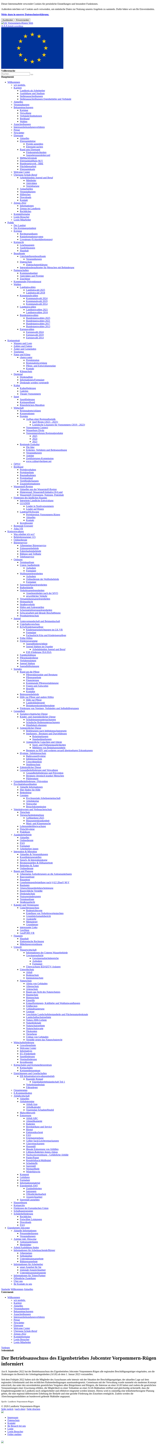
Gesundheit (19, 711)
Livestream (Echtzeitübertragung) (36, 239)
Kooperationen (27, 413)
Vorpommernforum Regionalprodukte (44, 433)
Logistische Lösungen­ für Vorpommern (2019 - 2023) (58, 424)
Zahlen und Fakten (23, 346)
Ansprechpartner (34, 1197)
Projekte (24, 416)
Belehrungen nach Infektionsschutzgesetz (46, 730)
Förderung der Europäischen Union (31, 1208)
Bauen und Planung (23, 871)
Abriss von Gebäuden (37, 983)
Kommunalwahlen (29, 295)
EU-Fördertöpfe (28, 1053)
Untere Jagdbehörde (30, 565)
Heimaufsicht (26, 601)
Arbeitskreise (32, 801)
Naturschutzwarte (34, 1028)
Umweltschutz (27, 969)
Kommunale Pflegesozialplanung (42, 683)
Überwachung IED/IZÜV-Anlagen (43, 966)
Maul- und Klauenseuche (38, 823)
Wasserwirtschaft (28, 949)
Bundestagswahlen (29, 315)
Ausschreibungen (22, 124)
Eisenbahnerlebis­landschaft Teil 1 (48, 1081)
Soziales (18, 669)
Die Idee (30, 447)
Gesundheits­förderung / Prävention (31, 781)
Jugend (17, 618)
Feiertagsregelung (34, 1138)
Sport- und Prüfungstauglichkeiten (49, 744)
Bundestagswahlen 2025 (38, 318)
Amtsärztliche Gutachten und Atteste (44, 742)
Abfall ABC (32, 1118)
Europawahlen (27, 329)
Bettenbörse (26, 792)
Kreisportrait (13, 340)
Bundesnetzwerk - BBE (31, 163)
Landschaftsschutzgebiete (38, 1017)
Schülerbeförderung (23, 1213)
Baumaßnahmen (28, 475)
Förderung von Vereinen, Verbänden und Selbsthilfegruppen (49, 708)
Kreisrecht (19, 242)
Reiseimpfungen (40, 736)
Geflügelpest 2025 (35, 817)
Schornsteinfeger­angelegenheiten (36, 610)
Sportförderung (27, 399)
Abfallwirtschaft (22, 1095)
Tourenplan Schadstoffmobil (40, 1110)
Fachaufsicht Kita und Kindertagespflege (46, 635)
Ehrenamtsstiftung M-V (31, 160)
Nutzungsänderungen (30, 896)
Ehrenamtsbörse (28, 141)
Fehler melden (14, 1434)
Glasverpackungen (35, 1143)
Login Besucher (21, 217)
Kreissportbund (27, 402)
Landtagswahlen (28, 306)
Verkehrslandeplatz (35, 1084)
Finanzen (18, 935)
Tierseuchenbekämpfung (32, 815)
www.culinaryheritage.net (38, 461)
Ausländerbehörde (23, 834)
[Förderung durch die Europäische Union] (32, 68)
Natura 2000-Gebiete (36, 1020)
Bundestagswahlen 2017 (38, 323)
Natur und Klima (22, 354)
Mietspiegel (31, 921)
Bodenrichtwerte (34, 910)
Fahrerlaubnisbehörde (30, 551)
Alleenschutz (32, 986)
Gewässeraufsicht (34, 955)
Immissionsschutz (34, 978)
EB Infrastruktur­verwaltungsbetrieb (37, 1076)
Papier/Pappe (32, 1157)
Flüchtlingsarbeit (28, 166)
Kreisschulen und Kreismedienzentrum (33, 1065)
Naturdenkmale (33, 1022)
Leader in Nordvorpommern (40, 506)
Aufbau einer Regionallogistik (41, 419)
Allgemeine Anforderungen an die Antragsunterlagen (46, 874)
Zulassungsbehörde (29, 548)
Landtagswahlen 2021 (37, 309)
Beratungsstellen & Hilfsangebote (36, 862)
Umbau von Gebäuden (37, 1037)
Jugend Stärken (27, 663)
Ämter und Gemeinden (25, 349)
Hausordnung (20, 1202)
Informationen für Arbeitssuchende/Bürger (34, 1250)
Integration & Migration (25, 851)
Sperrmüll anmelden (30, 1199)
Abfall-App (31, 1104)
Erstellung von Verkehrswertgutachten (45, 913)
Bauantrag (25, 879)
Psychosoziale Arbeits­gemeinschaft (43, 798)
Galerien (24, 391)
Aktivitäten (31, 183)
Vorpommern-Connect (37, 427)
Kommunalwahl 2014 (37, 304)
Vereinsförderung (28, 1059)
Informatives (26, 1051)
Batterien (30, 1124)
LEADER (25, 503)
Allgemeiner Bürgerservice (33, 545)
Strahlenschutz (33, 764)
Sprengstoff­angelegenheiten (33, 584)
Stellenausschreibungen (31, 96)
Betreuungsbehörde (29, 694)
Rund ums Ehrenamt (30, 149)
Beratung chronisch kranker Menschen (45, 775)
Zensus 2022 (20, 203)
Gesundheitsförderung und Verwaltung (39, 770)
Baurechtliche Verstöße (31, 890)
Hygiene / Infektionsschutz (33, 753)
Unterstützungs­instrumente (33, 1272)
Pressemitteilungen (29, 1233)
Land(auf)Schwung (29, 511)
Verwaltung (25, 113)
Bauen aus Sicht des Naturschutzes (43, 992)
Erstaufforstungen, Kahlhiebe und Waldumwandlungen (53, 1003)
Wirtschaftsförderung (24, 1042)
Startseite (5, 1289)
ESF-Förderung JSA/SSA (39, 652)
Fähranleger (32, 1087)
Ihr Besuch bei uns (16, 1426)
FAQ (22, 843)
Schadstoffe (32, 1163)
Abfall (29, 972)
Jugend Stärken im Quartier (39, 646)
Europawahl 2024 (35, 332)
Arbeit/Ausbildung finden (26, 1247)
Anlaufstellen (26, 189)
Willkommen (13, 82)
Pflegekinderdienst (29, 657)
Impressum (12, 1417)
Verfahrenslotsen (28, 660)
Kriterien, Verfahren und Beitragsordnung (46, 450)
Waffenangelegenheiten (31, 573)
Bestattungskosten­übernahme (40, 705)
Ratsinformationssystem (31, 236)
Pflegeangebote (33, 677)
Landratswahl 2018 (35, 292)
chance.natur (26, 357)
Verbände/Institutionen (31, 116)
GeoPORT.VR (27, 933)
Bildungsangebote (29, 1261)
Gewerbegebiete (28, 1045)
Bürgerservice (20, 542)
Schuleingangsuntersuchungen (41, 719)
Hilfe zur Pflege (34, 700)
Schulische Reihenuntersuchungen (43, 722)
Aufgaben (31, 568)
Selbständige (26, 1256)
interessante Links (28, 927)
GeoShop (24, 930)
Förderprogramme (29, 641)
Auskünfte (31, 919)
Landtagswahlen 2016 (37, 312)
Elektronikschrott (34, 1132)
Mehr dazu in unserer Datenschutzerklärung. (25, 14)
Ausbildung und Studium (32, 93)
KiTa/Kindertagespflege (31, 627)
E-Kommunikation (23, 1093)
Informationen (27, 205)
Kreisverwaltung (15, 531)
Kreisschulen (26, 1067)
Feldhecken (31, 1006)
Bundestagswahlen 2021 (38, 320)
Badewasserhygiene (36, 756)
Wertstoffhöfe (32, 1168)
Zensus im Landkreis (30, 208)
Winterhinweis (33, 1171)
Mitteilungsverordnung (31, 944)
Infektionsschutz (34, 759)
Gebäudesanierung (35, 1008)
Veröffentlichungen (29, 481)
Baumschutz (32, 994)
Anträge (30, 455)
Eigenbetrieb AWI (29, 1185)
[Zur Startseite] (17, 23)
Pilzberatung (32, 778)
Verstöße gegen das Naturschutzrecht (44, 1039)
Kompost (24, 1174)
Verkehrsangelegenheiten (32, 590)
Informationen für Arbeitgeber (28, 1264)
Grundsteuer (32, 924)
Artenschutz (32, 989)
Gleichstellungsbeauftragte (33, 256)
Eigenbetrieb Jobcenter (18, 1227)
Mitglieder (31, 180)
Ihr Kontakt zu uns (23, 1284)
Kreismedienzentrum (30, 1070)
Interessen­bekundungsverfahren (29, 127)
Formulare (31, 570)
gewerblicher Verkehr (36, 596)
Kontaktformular (22, 214)
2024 (34, 438)
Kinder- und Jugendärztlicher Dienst (37, 716)
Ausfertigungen (27, 247)
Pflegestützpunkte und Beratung (41, 674)
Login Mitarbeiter (22, 219)
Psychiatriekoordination (25, 784)
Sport (16, 396)
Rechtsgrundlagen (29, 233)
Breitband (25, 118)
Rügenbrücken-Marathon (32, 405)
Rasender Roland (34, 1079)
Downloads (25, 197)
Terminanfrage (27, 562)
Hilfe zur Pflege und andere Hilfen (37, 697)
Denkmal (18, 374)
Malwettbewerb (27, 1112)
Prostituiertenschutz (29, 615)
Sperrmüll (31, 1166)
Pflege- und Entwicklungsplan (41, 365)
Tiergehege (31, 1034)
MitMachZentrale (28, 158)
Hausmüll (31, 1146)
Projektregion (32, 360)
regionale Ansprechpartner (33, 1270)
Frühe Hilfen (26, 638)
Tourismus (19, 351)
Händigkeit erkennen (36, 725)
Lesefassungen (27, 245)
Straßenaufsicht (27, 902)
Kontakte (30, 691)
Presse (17, 130)
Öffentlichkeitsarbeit (36, 1194)
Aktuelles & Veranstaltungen (34, 854)
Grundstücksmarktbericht (38, 916)
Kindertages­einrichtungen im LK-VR (44, 629)
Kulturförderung (28, 388)
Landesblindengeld (35, 702)
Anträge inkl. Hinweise (25, 1239)
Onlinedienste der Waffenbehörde (42, 579)
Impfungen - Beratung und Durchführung (46, 733)
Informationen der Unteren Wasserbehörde (47, 952)
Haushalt (24, 250)
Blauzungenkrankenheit (37, 820)
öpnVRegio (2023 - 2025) (45, 422)
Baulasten (25, 885)
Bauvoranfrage (27, 876)
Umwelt (18, 947)
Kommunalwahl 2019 (37, 301)
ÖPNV (17, 464)
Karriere (18, 87)
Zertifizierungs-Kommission (40, 458)
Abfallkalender (33, 1107)
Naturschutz (26, 980)
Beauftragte (19, 253)
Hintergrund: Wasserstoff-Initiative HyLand (41, 492)
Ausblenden (7, 20)
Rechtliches (25, 211)
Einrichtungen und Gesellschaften (30, 1073)
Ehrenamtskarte (27, 169)
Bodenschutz (32, 975)
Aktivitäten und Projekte (32, 276)
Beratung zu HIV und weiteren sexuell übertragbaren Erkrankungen (59, 750)
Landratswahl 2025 (35, 290)
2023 (34, 441)
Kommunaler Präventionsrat (27, 281)
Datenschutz (26, 262)
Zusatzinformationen (30, 483)
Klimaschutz (26, 371)
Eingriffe (30, 1000)
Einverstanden (22, 20)
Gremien (24, 795)
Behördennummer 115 (25, 537)
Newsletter (19, 132)
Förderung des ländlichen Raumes (30, 497)
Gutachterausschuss (29, 907)
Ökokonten (31, 1031)
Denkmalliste (26, 377)
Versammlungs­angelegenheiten (35, 598)
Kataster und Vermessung (26, 905)
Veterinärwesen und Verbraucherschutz (33, 809)
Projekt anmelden (34, 144)
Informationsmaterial (30, 1183)
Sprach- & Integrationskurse (33, 860)
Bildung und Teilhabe (30, 554)
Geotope (30, 1011)
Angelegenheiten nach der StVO (42, 593)
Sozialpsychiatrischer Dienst (34, 714)
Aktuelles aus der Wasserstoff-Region (38, 489)
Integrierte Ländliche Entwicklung (36, 500)
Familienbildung (28, 655)
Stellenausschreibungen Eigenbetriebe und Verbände (45, 99)
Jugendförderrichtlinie (37, 643)
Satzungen (31, 1191)
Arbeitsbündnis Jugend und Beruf (36, 177)
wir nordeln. (20, 85)
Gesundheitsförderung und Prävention (44, 773)
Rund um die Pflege (29, 671)
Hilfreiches (25, 194)
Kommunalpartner (29, 273)
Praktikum (25, 832)
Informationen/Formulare (32, 379)
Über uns (18, 1281)
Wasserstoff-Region (23, 486)
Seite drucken (33, 1409)
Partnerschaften (21, 270)
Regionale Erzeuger (23, 525)
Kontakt (24, 200)
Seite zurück (7, 1409)
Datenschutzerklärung (37, 264)
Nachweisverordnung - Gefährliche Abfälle (47, 1154)
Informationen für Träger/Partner (29, 1275)
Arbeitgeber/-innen (29, 848)
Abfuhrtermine (27, 1101)
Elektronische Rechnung (32, 941)
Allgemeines (26, 1253)
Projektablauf (26, 478)
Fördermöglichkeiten (36, 152)
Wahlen (23, 121)
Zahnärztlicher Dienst (30, 767)
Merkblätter (25, 1244)
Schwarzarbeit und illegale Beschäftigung (40, 613)
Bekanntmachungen (23, 107)
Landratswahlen (28, 287)
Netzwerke (31, 803)
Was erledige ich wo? (24, 534)
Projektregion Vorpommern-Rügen (43, 514)
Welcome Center (22, 172)
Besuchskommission (36, 806)
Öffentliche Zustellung (25, 1278)
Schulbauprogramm (23, 1211)
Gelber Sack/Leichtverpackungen (42, 1140)
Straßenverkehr (27, 604)
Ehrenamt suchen (34, 146)
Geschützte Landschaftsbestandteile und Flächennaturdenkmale (57, 1014)
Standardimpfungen (42, 739)
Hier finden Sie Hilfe (30, 789)
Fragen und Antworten (37, 686)
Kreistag (24, 110)
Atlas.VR (18, 528)
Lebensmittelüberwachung (33, 826)
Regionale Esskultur (30, 444)
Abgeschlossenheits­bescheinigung (36, 888)
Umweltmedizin (34, 761)
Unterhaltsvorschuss (30, 624)
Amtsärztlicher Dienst (30, 728)
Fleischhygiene (27, 829)
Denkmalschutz (27, 893)
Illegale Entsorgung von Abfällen (42, 1149)
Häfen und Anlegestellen (32, 607)
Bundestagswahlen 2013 (38, 326)
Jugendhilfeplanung (29, 666)
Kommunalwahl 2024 (37, 298)
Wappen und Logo (23, 343)
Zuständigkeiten (34, 1188)
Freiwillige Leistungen (31, 1219)
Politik (10, 222)
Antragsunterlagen (29, 1241)
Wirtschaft (19, 408)
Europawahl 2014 (35, 337)
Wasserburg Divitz (35, 430)
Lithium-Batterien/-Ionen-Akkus (42, 1152)
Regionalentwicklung (36, 363)
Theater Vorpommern (30, 393)
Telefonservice (27, 556)
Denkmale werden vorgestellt (34, 382)
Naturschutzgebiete (35, 1025)
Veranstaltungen (21, 104)
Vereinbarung (32, 186)
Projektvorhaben (28, 469)
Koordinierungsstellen (30, 857)
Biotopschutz (32, 997)
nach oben (20, 1409)
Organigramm (20, 1090)
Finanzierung (32, 680)
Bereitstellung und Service (39, 1126)
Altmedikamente (34, 1121)
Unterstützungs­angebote (31, 1258)
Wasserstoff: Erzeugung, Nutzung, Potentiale (42, 495)
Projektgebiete (27, 472)
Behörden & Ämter (29, 865)
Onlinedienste (20, 540)
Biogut (29, 1129)
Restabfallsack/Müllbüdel (38, 1160)
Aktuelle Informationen (31, 787)
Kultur (17, 385)
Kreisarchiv (19, 1205)
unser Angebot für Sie (30, 1267)
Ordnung (18, 559)
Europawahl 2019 (35, 335)
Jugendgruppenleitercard (38, 155)
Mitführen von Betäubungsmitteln (48, 747)
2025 (34, 436)
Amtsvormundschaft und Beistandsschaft (40, 621)
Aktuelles (18, 101)
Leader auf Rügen (35, 509)
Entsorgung (25, 1115)
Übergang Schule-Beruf (25, 174)
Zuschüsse (25, 278)
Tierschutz (25, 812)
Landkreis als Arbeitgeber (32, 90)
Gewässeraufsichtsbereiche (45, 958)
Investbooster (26, 523)
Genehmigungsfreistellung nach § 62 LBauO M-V (44, 882)
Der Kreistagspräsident (25, 228)
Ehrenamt (18, 135)
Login (10, 1428)
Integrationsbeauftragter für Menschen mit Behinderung (47, 267)
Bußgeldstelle (26, 587)
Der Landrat (20, 225)
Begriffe (30, 688)
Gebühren (25, 1177)
